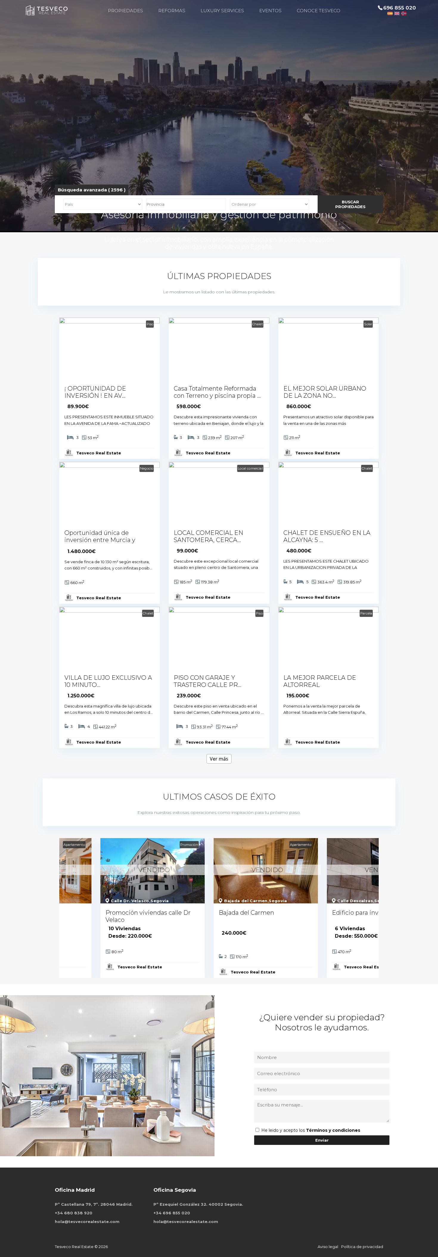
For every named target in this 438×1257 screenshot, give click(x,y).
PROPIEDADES (125, 10)
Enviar (322, 1140)
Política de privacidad (362, 1246)
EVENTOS (270, 10)
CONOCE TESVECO (318, 10)
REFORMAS (171, 10)
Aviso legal (328, 1246)
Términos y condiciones (333, 1130)
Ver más (219, 759)
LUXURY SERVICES (222, 10)
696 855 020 (399, 8)
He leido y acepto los (283, 1130)
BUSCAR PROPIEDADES (350, 204)
